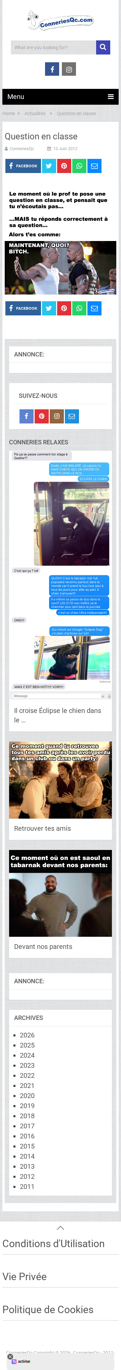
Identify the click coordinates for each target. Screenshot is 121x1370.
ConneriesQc (22, 148)
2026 (27, 1035)
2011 (27, 1187)
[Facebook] (26, 416)
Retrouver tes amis (42, 828)
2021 (27, 1086)
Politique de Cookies (47, 1309)
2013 (27, 1166)
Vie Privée (24, 1276)
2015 (27, 1146)
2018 (27, 1116)
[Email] (72, 416)
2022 (27, 1075)
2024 (27, 1055)
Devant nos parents (43, 947)
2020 (27, 1096)
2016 (27, 1136)
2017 (27, 1126)
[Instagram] (57, 416)
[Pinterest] (42, 416)
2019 (27, 1106)
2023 (27, 1065)
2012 (27, 1176)
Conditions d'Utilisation (53, 1243)
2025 (27, 1045)
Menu (15, 97)
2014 (27, 1156)
